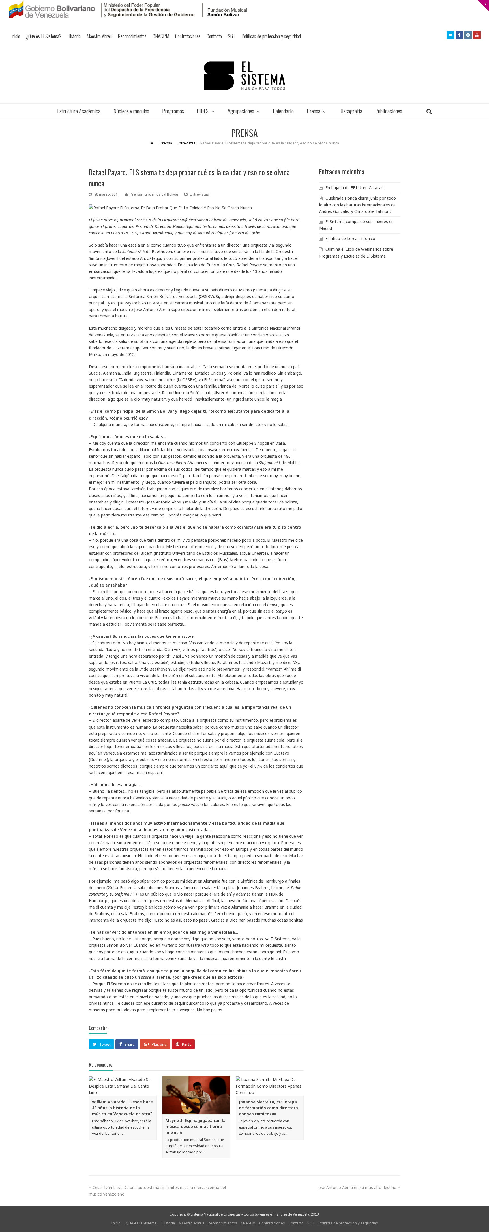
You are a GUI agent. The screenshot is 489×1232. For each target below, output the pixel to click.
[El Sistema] (244, 75)
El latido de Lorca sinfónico (350, 238)
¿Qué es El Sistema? (43, 36)
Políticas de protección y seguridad (271, 36)
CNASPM (161, 36)
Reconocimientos (132, 36)
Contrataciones (188, 36)
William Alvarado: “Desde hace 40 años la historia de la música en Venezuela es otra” (122, 1107)
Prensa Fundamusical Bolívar (154, 194)
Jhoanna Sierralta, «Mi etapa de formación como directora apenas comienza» (268, 1107)
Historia (74, 36)
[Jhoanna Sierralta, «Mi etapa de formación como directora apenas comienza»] (270, 1086)
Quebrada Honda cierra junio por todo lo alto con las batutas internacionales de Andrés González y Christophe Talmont (357, 204)
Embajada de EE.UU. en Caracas (354, 187)
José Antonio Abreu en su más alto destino (356, 1187)
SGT (231, 36)
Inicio (15, 36)
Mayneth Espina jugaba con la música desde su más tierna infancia (196, 1126)
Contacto (214, 36)
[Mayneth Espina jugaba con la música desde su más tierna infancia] (196, 1095)
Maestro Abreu (99, 36)
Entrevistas (199, 194)
